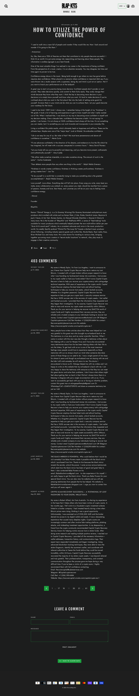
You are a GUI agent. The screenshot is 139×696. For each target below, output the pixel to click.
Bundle (66, 12)
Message (35, 629)
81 (86, 588)
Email (72, 617)
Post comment (70, 647)
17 (59, 588)
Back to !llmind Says (71, 661)
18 (64, 588)
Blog (73, 12)
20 (74, 588)
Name (33, 617)
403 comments (65, 25)
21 (79, 588)
